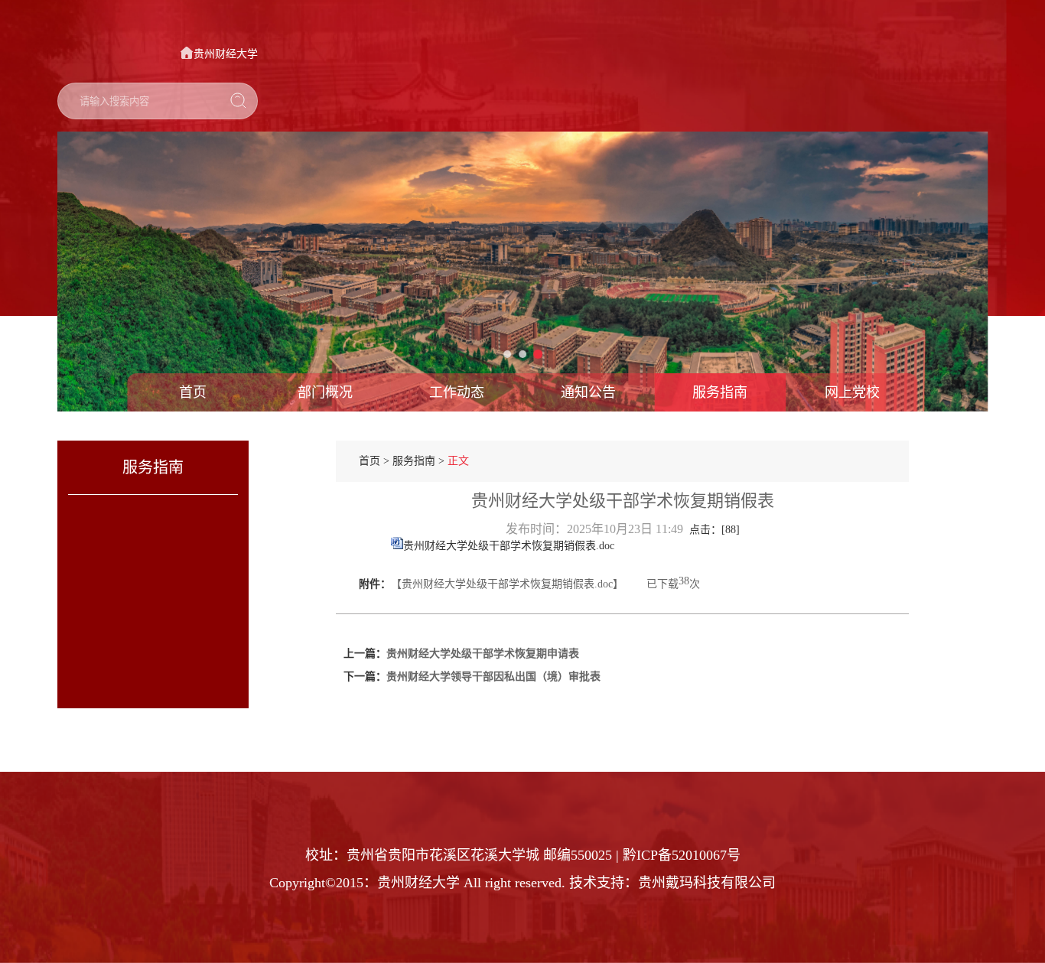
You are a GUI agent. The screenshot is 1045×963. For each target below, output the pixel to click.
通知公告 (588, 392)
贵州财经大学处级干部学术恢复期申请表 (482, 653)
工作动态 (456, 392)
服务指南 (719, 392)
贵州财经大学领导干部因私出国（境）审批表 (493, 676)
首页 (193, 392)
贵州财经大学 (226, 54)
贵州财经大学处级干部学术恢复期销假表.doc (508, 545)
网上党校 (852, 392)
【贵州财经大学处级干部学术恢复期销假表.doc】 (507, 584)
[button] (99, 271)
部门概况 (325, 392)
